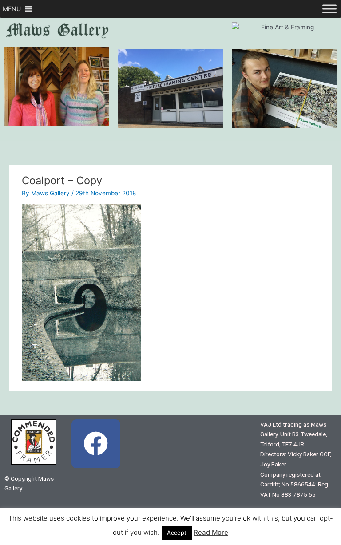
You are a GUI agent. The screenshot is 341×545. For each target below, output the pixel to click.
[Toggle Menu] (329, 8)
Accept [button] (176, 532)
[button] (12, 9)
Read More (211, 532)
